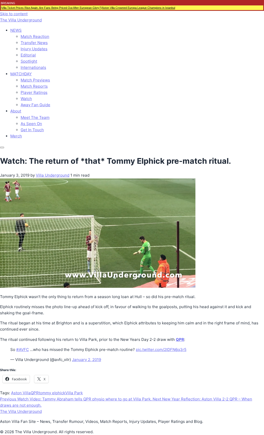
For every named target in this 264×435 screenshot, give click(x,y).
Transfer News (34, 42)
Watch (26, 98)
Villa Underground (52, 175)
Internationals (33, 67)
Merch (16, 136)
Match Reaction (35, 36)
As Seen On (31, 123)
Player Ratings (34, 92)
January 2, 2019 (86, 359)
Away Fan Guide (35, 104)
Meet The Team (35, 117)
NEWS (16, 30)
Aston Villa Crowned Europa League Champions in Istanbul (138, 7)
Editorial (28, 55)
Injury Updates (34, 48)
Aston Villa (21, 392)
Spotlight (29, 61)
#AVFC (22, 349)
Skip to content (14, 13)
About (15, 111)
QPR (35, 392)
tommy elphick (52, 392)
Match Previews (35, 80)
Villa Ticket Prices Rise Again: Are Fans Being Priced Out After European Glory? (51, 7)
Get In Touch (32, 129)
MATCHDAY (21, 73)
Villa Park (74, 392)
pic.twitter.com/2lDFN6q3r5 (161, 349)
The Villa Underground (21, 20)
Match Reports (34, 86)
